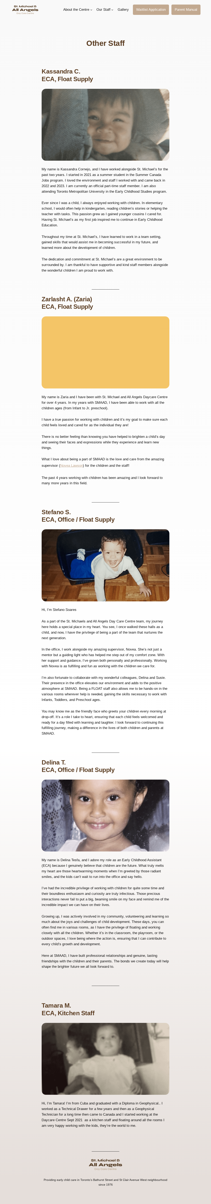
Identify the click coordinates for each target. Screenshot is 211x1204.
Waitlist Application (151, 10)
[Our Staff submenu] (112, 10)
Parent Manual (186, 10)
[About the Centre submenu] (91, 10)
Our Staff (103, 10)
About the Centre (76, 10)
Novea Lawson (71, 466)
